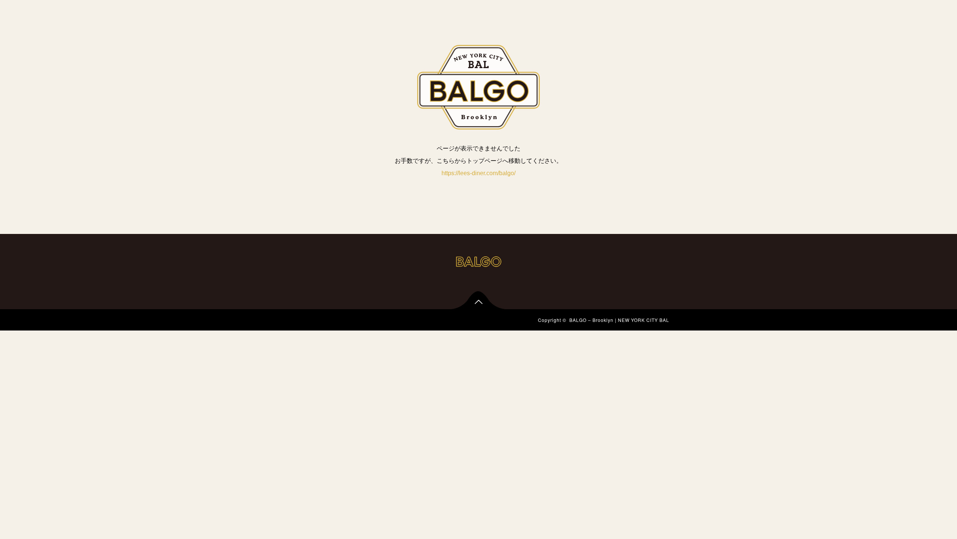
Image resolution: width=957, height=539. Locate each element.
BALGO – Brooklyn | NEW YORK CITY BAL (619, 320)
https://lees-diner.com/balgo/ (478, 173)
